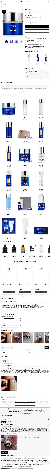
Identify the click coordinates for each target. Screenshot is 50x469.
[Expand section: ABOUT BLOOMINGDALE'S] (25, 425)
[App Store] (4, 452)
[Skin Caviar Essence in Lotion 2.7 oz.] (9, 130)
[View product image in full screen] (2, 36)
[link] (29, 64)
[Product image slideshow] (13, 23)
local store (35, 41)
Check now (38, 437)
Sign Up (40, 44)
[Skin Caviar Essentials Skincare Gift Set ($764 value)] (25, 202)
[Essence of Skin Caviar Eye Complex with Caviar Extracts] (41, 202)
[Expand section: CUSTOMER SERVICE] (25, 419)
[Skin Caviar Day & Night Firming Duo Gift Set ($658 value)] (41, 226)
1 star (2, 327)
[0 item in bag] (48, 1)
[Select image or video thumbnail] (6, 41)
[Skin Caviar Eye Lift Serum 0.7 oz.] (9, 178)
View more (25, 91)
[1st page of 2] (23, 296)
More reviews (25, 404)
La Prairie (28, 9)
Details (31, 15)
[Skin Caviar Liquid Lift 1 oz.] (37, 58)
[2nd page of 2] (26, 296)
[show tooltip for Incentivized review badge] (9, 361)
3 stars (2, 323)
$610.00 (27, 15)
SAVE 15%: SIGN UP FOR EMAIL (15, 411)
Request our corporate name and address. (36, 464)
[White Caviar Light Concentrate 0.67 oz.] (29, 58)
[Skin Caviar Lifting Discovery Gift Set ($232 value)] (25, 130)
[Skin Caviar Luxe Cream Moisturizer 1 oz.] (9, 107)
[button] (13, 26)
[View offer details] (37, 72)
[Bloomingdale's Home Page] (25, 1)
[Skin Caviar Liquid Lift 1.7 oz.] (46, 58)
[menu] (1, 1)
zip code (33, 38)
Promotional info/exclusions (31, 437)
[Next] (23, 41)
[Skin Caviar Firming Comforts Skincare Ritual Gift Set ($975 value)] (9, 226)
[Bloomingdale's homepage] (1, 7)
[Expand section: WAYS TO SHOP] (25, 428)
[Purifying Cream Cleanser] (25, 226)
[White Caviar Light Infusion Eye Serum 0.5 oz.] (41, 154)
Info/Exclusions (37, 47)
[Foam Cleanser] (41, 178)
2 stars (2, 325)
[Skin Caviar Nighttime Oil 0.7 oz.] (25, 178)
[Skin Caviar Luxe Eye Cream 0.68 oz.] (25, 154)
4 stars (2, 320)
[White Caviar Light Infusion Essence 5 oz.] (41, 107)
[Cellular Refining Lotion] (9, 202)
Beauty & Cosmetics (6, 7)
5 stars (2, 318)
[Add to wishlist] (23, 10)
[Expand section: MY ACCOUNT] (25, 422)
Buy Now (37, 31)
